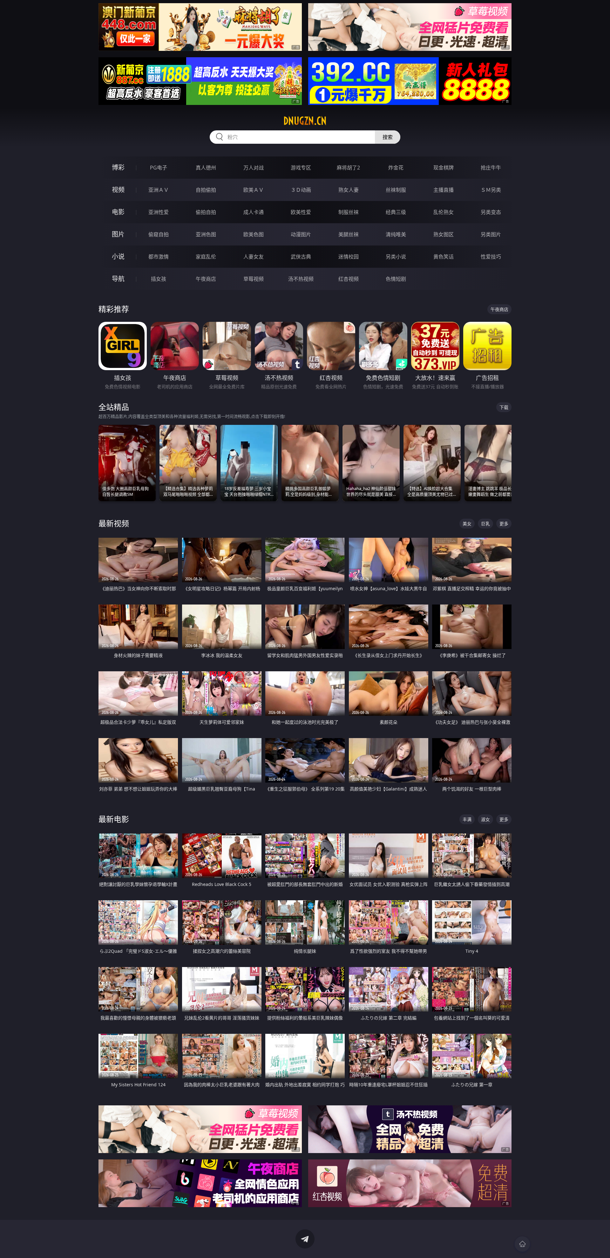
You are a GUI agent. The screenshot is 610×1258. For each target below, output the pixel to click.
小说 (118, 256)
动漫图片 (301, 234)
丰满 (467, 819)
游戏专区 (301, 167)
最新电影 (113, 819)
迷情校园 (348, 256)
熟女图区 (443, 234)
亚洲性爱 (158, 212)
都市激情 (158, 256)
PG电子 (158, 167)
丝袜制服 (396, 189)
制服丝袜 (348, 212)
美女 (467, 524)
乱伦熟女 (443, 212)
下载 (503, 407)
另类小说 (396, 256)
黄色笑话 (443, 256)
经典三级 (396, 212)
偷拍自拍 (206, 212)
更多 (503, 524)
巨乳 (485, 524)
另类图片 (491, 234)
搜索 (388, 137)
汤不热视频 (301, 278)
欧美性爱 (301, 212)
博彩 (118, 167)
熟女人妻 (348, 189)
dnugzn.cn (305, 120)
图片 (118, 234)
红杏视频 (348, 278)
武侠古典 (301, 256)
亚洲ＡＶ (158, 189)
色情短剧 (396, 278)
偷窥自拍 (158, 234)
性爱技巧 (491, 256)
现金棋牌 (443, 167)
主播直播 (443, 189)
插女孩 (158, 278)
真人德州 (206, 167)
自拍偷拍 (206, 189)
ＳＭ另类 (491, 189)
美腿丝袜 (348, 234)
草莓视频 (253, 278)
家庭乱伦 (206, 256)
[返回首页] (522, 1244)
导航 (118, 278)
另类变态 (491, 212)
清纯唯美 (396, 234)
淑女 (485, 819)
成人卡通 (253, 212)
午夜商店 (206, 278)
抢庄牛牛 (491, 167)
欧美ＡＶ (253, 189)
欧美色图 (253, 234)
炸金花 (395, 167)
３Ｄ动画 (301, 189)
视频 (118, 189)
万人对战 (253, 167)
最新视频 (113, 523)
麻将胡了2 (348, 167)
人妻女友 (253, 256)
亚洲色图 (206, 234)
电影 (118, 212)
